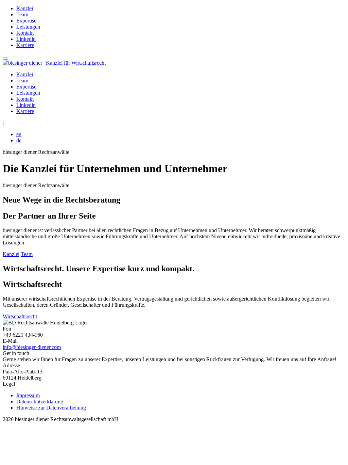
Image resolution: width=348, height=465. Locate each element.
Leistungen (28, 27)
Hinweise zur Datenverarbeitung (51, 408)
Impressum (28, 395)
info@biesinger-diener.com (32, 347)
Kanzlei (24, 8)
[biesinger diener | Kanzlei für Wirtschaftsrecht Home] (54, 63)
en (18, 134)
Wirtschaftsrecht (20, 316)
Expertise (26, 20)
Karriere (25, 45)
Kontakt (25, 33)
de (18, 140)
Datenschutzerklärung (39, 401)
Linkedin (26, 39)
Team (22, 14)
